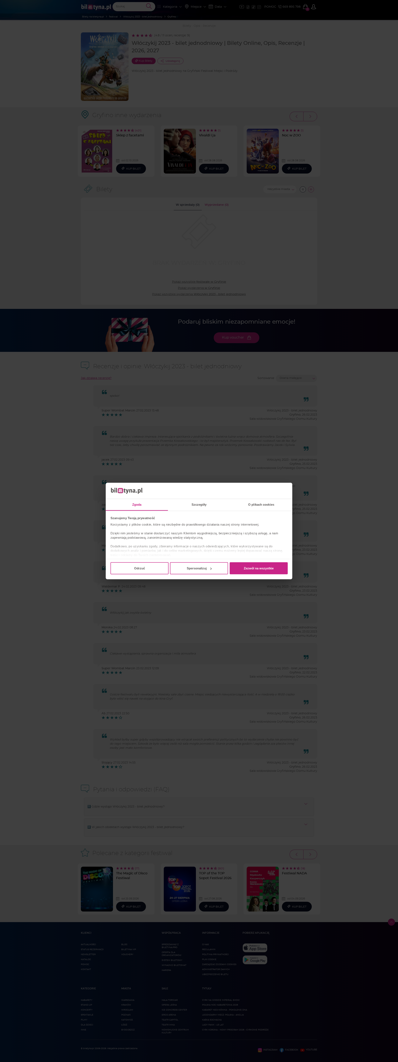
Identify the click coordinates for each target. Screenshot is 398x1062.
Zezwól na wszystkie (259, 568)
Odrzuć (139, 568)
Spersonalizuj (197, 568)
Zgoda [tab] (137, 504)
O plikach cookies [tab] (261, 504)
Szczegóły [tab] (199, 504)
